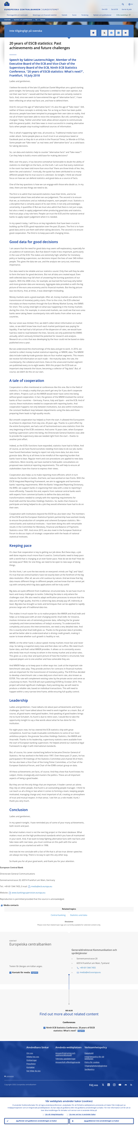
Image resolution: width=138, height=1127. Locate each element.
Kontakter (30, 1067)
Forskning (85, 15)
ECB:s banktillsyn (122, 15)
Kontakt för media (21, 973)
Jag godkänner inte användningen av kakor (101, 1121)
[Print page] (93, 33)
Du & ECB (114, 9)
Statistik (64, 15)
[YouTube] (119, 1084)
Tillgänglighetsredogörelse (96, 1066)
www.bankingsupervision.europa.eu (28, 893)
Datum (42, 20)
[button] (127, 4)
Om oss (29, 1053)
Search (123, 4)
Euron (74, 15)
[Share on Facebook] (111, 33)
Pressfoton (31, 1064)
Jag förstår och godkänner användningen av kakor (36, 1121)
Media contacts (11, 905)
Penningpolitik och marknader (17, 15)
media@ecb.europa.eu (41, 887)
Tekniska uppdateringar (65, 1059)
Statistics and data (78, 915)
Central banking (58, 915)
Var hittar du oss (33, 1071)
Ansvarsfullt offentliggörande (67, 1062)
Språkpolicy (89, 1069)
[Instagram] (114, 1084)
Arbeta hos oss (32, 1057)
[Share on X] (104, 33)
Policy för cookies (92, 1062)
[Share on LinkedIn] (118, 33)
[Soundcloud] (125, 1084)
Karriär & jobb (127, 9)
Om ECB (104, 9)
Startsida (7, 20)
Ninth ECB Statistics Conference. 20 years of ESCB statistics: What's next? (70, 1029)
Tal (36, 20)
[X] (103, 1084)
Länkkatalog (10, 1076)
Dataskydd (89, 1053)
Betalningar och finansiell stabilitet (45, 15)
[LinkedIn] (108, 1084)
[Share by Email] (126, 33)
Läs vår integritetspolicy (54, 1114)
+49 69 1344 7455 (88, 968)
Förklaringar (31, 1060)
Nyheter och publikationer (102, 15)
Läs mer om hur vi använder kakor (82, 1114)
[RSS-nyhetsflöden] (131, 1084)
